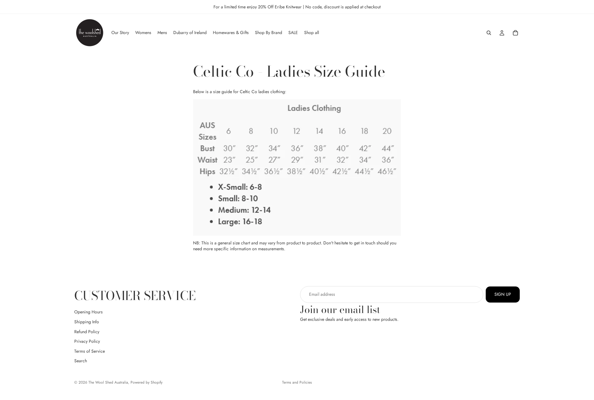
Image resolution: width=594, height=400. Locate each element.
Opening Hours (88, 312)
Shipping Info (86, 322)
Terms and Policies (297, 382)
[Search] (489, 33)
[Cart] (515, 33)
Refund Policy (86, 332)
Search (80, 361)
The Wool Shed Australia (108, 382)
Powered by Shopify (146, 382)
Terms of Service (89, 351)
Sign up (502, 294)
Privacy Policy (87, 341)
